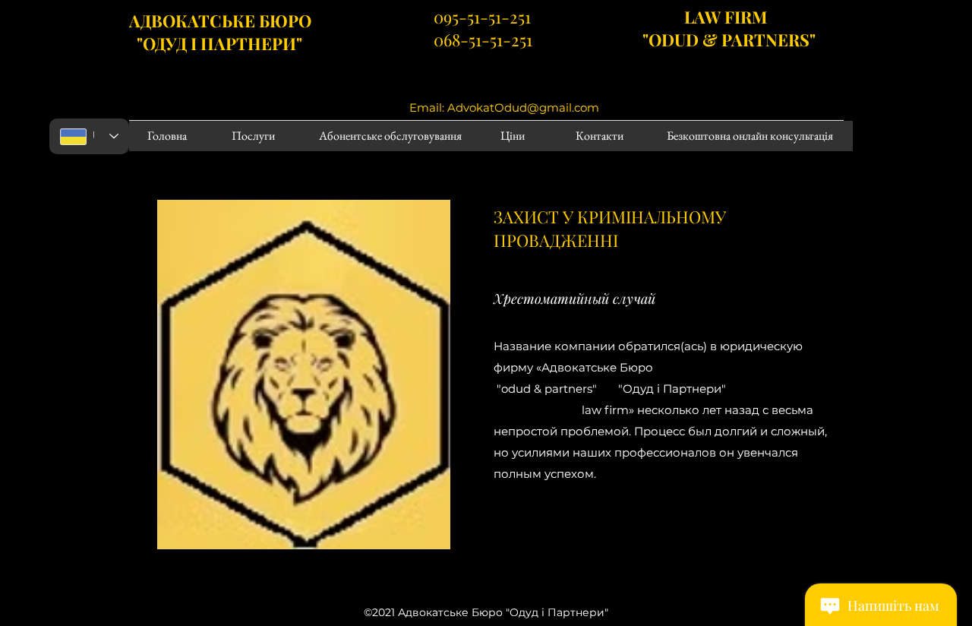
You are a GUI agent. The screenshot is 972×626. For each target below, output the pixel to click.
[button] (536, 535)
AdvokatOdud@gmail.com (523, 107)
